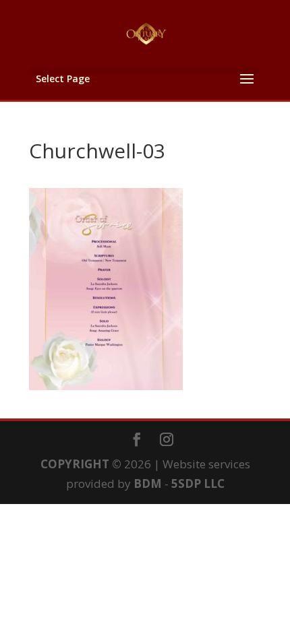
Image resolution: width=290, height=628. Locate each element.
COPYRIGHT (74, 464)
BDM (148, 483)
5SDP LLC (198, 483)
